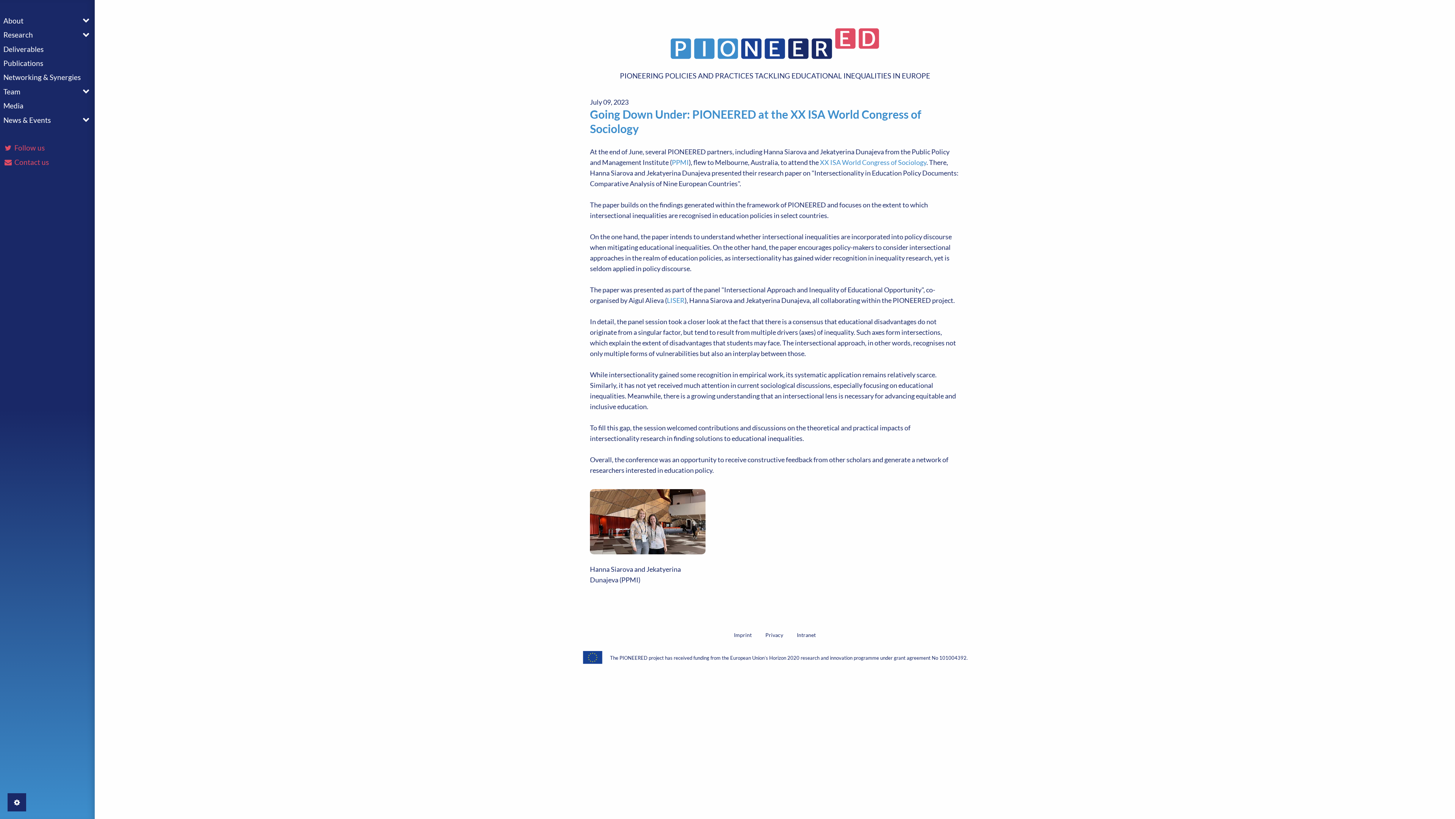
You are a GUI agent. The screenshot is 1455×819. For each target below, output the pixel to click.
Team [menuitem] (11, 91)
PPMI (680, 162)
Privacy (774, 635)
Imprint (743, 635)
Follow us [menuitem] (29, 147)
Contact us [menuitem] (31, 162)
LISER (676, 300)
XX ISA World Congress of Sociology (873, 162)
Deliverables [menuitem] (23, 49)
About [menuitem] (13, 20)
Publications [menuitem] (23, 63)
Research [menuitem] (18, 34)
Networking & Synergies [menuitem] (42, 77)
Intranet (806, 635)
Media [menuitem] (13, 105)
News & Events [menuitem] (27, 120)
